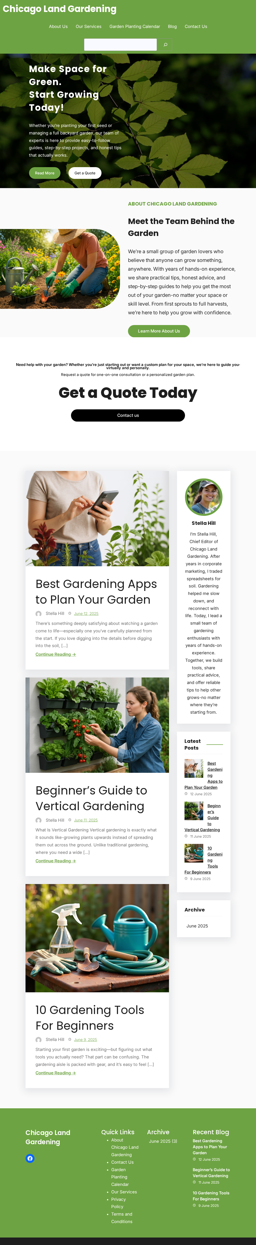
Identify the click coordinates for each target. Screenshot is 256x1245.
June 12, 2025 (86, 613)
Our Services (124, 1191)
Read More (44, 173)
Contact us (128, 415)
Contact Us (122, 1162)
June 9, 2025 (85, 1039)
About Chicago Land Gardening (124, 1147)
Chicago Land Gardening (59, 8)
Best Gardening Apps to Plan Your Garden (96, 591)
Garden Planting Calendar (120, 1177)
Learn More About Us (159, 331)
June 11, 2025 (86, 820)
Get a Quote (85, 173)
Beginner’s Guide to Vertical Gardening (91, 798)
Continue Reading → (56, 654)
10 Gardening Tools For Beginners (90, 1017)
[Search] (165, 45)
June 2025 (197, 925)
